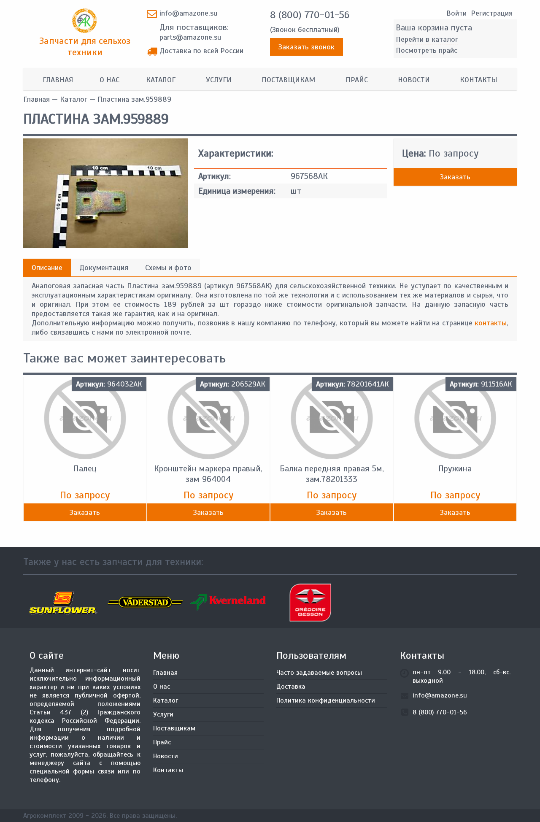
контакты (491, 322)
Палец (85, 468)
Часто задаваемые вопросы (319, 672)
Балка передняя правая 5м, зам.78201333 (332, 473)
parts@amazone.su (190, 37)
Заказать (455, 176)
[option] (64, 602)
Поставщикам (288, 79)
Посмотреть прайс (426, 50)
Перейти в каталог (427, 39)
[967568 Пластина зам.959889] (105, 245)
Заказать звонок (306, 46)
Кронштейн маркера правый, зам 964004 (208, 473)
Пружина (455, 468)
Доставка (290, 686)
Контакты (478, 79)
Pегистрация (492, 13)
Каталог (161, 79)
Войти (456, 13)
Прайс (357, 79)
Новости (414, 79)
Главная (58, 79)
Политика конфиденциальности (325, 700)
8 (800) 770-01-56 (309, 14)
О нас (109, 79)
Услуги (219, 79)
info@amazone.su (188, 13)
